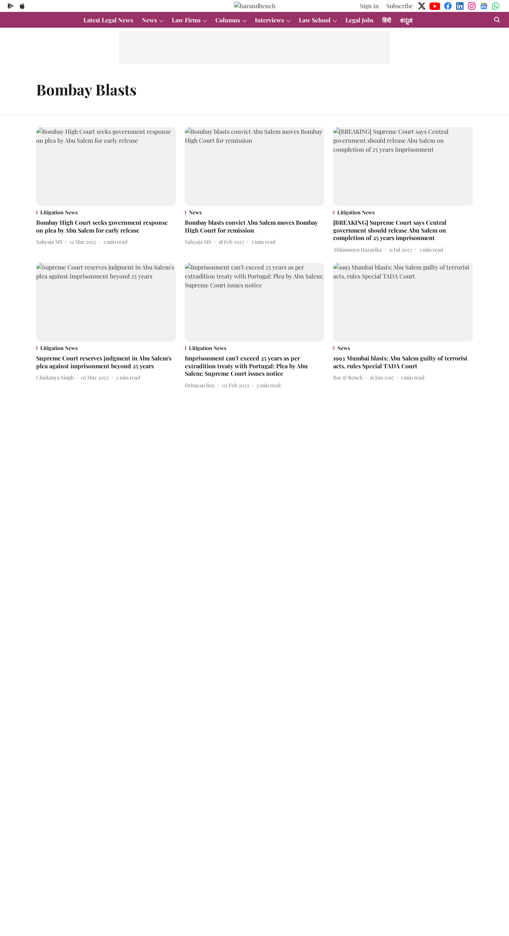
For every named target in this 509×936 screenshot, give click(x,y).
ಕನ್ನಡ (406, 20)
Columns (227, 20)
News (149, 20)
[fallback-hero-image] (106, 166)
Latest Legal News (108, 20)
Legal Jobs (359, 20)
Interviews (269, 20)
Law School (315, 20)
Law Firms (186, 20)
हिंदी (386, 20)
